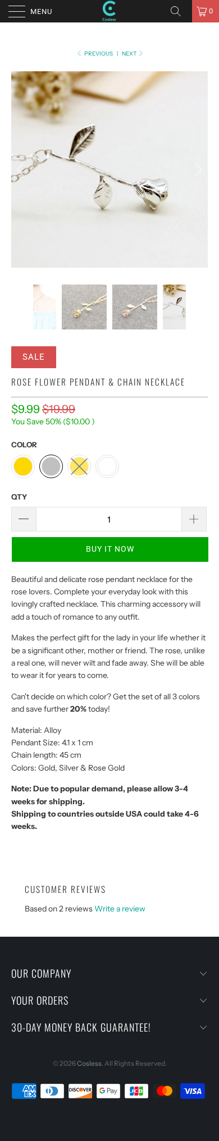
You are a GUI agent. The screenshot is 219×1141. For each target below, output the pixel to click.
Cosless (89, 1063)
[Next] (197, 169)
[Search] (180, 11)
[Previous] (22, 169)
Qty (19, 496)
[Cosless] (110, 11)
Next (130, 53)
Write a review (119, 909)
